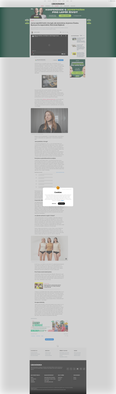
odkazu (62, 200)
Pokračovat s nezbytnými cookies (66, 189)
